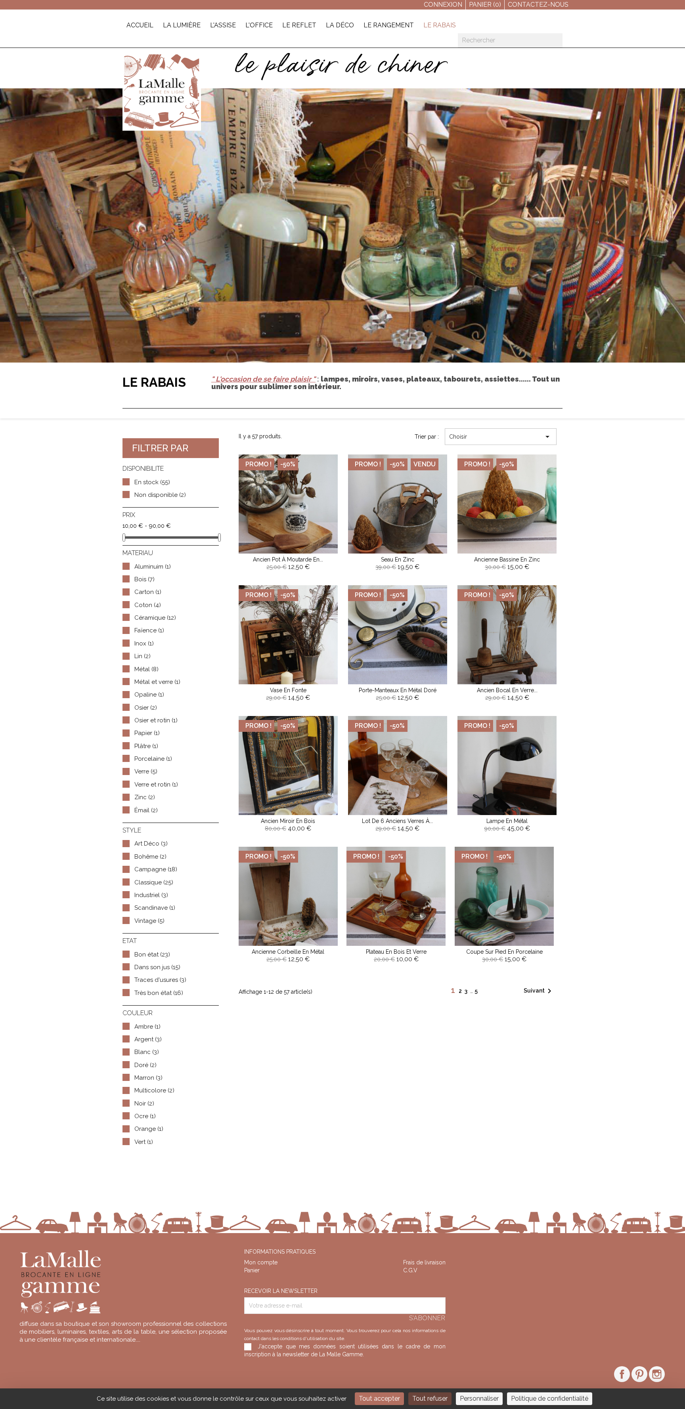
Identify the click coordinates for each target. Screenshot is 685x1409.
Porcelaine (153, 758)
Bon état (152, 954)
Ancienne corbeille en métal (288, 952)
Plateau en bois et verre (396, 952)
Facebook (622, 1374)
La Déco (340, 25)
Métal (146, 669)
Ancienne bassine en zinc (507, 559)
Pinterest (639, 1374)
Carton (147, 592)
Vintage (149, 920)
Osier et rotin (156, 720)
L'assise (223, 25)
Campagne (155, 869)
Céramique (155, 617)
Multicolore (154, 1090)
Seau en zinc (397, 559)
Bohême (150, 856)
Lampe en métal (507, 821)
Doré (145, 1065)
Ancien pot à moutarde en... (288, 559)
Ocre (145, 1116)
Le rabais (439, 25)
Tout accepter (379, 1398)
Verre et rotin (156, 784)
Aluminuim (152, 566)
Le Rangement (389, 25)
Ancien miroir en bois (288, 821)
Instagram (657, 1374)
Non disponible (160, 494)
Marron (148, 1077)
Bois (144, 579)
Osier (145, 707)
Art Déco (151, 843)
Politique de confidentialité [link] (549, 1398)
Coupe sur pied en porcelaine (504, 952)
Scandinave (154, 907)
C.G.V (410, 1270)
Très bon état (158, 993)
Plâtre (146, 746)
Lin (142, 656)
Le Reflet (299, 25)
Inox (144, 643)
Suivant (539, 991)
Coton (147, 605)
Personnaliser (479, 1398)
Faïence (149, 630)
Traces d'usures (160, 979)
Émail (146, 810)
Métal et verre (157, 681)
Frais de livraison (424, 1262)
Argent (148, 1039)
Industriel (151, 895)
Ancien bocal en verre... (507, 690)
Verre (145, 771)
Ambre (147, 1026)
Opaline (149, 694)
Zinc (144, 797)
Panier (252, 1270)
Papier (147, 733)
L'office (259, 25)
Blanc (146, 1052)
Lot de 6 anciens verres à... (397, 821)
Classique (153, 882)
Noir (144, 1103)
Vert (143, 1142)
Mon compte (260, 1262)
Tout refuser (430, 1398)
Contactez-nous (538, 4)
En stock (152, 482)
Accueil (139, 25)
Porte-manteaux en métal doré (397, 690)
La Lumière (182, 25)
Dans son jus (157, 967)
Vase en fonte (288, 690)
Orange (148, 1128)
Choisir (500, 436)
